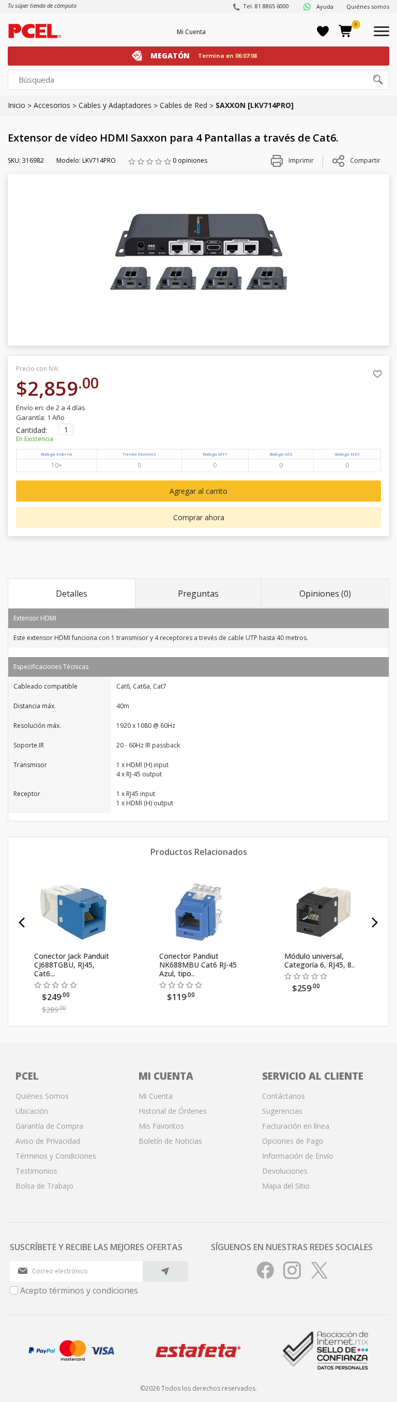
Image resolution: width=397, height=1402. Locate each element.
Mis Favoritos (161, 1126)
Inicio (16, 105)
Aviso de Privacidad (48, 1141)
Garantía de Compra (49, 1126)
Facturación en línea (295, 1126)
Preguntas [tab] (198, 593)
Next (375, 922)
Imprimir (300, 160)
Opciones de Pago (293, 1141)
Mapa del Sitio (286, 1186)
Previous (22, 922)
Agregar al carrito (198, 491)
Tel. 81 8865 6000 (266, 6)
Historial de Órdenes (173, 1111)
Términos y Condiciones (56, 1156)
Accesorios (52, 105)
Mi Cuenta (191, 31)
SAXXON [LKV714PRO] (255, 105)
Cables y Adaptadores (115, 105)
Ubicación (32, 1111)
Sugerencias (282, 1111)
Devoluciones (285, 1171)
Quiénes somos (367, 6)
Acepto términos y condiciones (79, 1290)
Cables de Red (183, 105)
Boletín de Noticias (170, 1141)
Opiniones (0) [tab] (325, 593)
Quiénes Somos (42, 1096)
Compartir (365, 160)
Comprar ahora (198, 517)
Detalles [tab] (71, 593)
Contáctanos (283, 1096)
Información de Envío (297, 1156)
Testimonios (36, 1171)
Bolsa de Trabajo (44, 1186)
